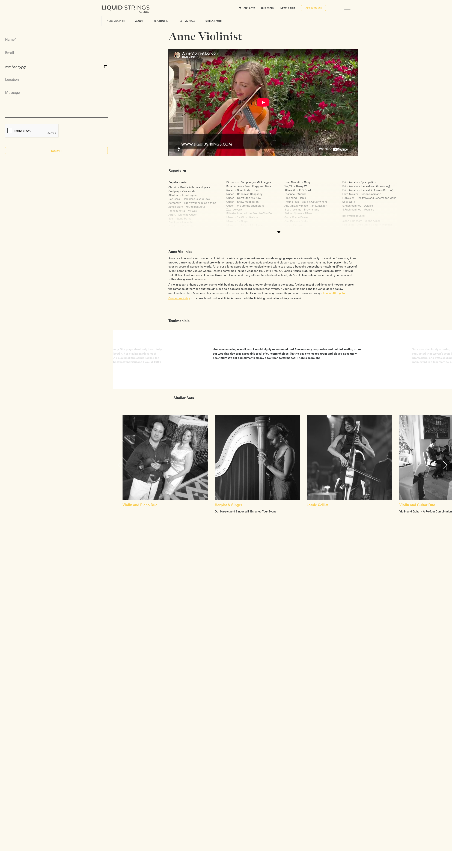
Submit (56, 151)
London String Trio (334, 293)
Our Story (267, 8)
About (139, 20)
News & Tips (287, 8)
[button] (445, 465)
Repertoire (160, 20)
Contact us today (179, 298)
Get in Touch (313, 8)
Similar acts (214, 20)
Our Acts (249, 8)
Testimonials (186, 20)
